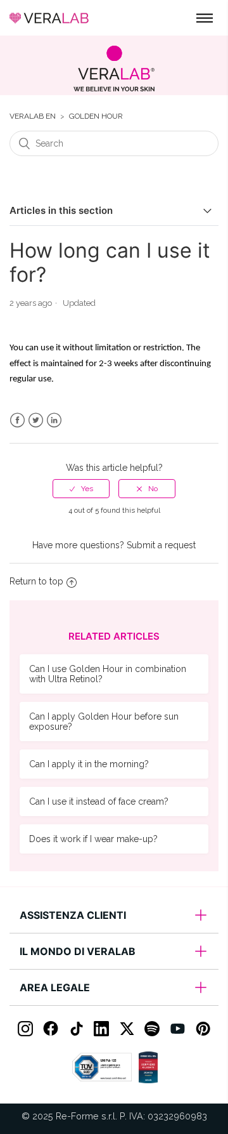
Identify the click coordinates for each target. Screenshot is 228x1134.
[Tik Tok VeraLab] (76, 1028)
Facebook (17, 420)
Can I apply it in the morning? (89, 764)
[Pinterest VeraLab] (202, 1028)
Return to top (36, 581)
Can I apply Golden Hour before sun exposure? (104, 721)
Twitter (36, 420)
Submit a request (161, 545)
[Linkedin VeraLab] (101, 1028)
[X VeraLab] (126, 1028)
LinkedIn (54, 420)
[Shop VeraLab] (114, 68)
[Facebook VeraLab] (50, 1028)
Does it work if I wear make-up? (93, 839)
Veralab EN (33, 116)
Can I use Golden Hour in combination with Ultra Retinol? (107, 674)
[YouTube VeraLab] (177, 1028)
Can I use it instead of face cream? (98, 801)
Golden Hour (96, 116)
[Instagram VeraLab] (25, 1028)
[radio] (81, 488)
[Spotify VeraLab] (152, 1028)
